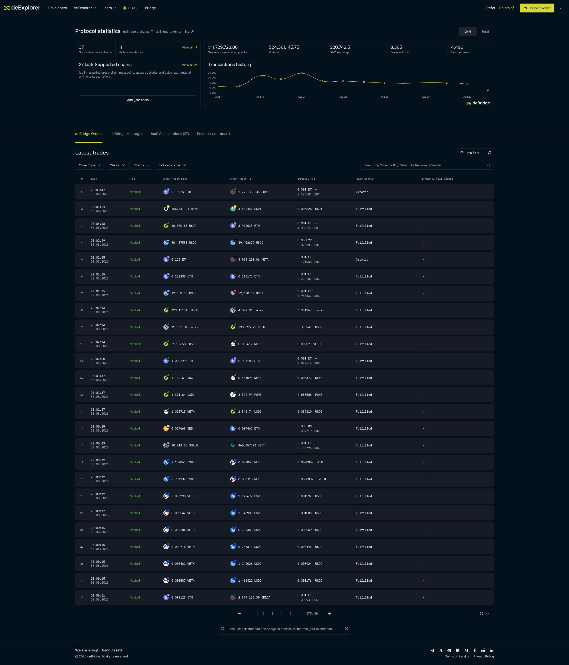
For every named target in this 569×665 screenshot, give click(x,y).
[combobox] (484, 613)
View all (187, 47)
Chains (115, 165)
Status (139, 165)
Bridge (150, 8)
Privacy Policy (483, 656)
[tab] (88, 137)
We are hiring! (86, 650)
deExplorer (83, 8)
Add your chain (138, 100)
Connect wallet (540, 8)
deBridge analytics (136, 32)
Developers (57, 8)
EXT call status (169, 165)
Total (485, 32)
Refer (490, 8)
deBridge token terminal (173, 32)
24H (468, 32)
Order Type (87, 165)
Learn (107, 8)
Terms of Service (457, 656)
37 (81, 47)
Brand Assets (111, 650)
